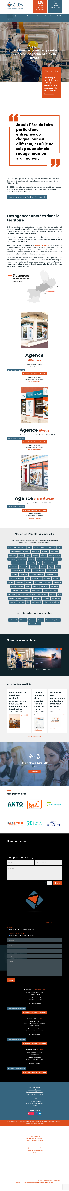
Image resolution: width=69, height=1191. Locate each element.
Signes (18, 603)
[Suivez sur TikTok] (32, 1118)
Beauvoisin (54, 556)
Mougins (48, 587)
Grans (58, 572)
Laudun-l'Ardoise (38, 576)
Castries (31, 564)
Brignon (43, 560)
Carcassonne (21, 564)
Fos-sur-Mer (24, 572)
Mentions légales (49, 1126)
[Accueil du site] (15, 9)
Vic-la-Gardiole (36, 607)
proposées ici (49, 927)
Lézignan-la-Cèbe (51, 580)
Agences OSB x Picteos (37, 1126)
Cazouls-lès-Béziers (18, 568)
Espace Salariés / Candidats (40, 7)
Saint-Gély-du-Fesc (50, 595)
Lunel (27, 584)
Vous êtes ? (10, 932)
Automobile (13, 625)
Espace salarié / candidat (34, 1097)
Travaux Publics (34, 629)
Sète (59, 599)
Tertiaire (40, 625)
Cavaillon (58, 564)
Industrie (32, 625)
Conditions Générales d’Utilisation (33, 1188)
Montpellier (39, 587)
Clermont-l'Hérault (50, 568)
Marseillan (47, 584)
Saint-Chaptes (36, 595)
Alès (29, 552)
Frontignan (34, 572)
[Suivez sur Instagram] (29, 1118)
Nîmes (28, 591)
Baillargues (35, 556)
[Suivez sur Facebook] (36, 1118)
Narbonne (57, 587)
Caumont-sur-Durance (44, 564)
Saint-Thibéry (42, 599)
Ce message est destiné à (15, 938)
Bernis (21, 560)
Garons (43, 572)
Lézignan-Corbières (36, 580)
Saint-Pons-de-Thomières (26, 599)
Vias (28, 607)
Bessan (28, 560)
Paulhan (35, 591)
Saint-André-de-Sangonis (20, 595)
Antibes (44, 552)
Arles (59, 552)
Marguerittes (36, 584)
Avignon (26, 556)
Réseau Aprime (50, 16)
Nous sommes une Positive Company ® (27, 202)
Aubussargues (16, 556)
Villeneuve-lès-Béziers (51, 607)
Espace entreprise (34, 1095)
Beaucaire (45, 556)
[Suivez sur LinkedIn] (39, 1118)
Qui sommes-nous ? (21, 16)
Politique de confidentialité (34, 1108)
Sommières (27, 603)
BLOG (59, 16)
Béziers (35, 560)
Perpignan (44, 591)
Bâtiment (23, 625)
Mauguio (56, 584)
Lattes (28, 576)
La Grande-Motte (17, 576)
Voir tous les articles (34, 742)
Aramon (52, 552)
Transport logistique (53, 625)
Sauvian (52, 599)
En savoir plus (49, 99)
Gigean (51, 572)
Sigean (11, 603)
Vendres (13, 607)
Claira (39, 568)
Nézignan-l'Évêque (17, 591)
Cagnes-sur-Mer (54, 560)
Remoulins (54, 591)
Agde (10, 552)
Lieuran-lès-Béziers (16, 584)
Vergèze (21, 607)
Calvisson (11, 564)
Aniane (36, 552)
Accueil (10, 16)
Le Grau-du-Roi (52, 576)
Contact (10, 20)
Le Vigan (14, 580)
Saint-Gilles (11, 599)
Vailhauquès (56, 603)
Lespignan (23, 580)
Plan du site (41, 1128)
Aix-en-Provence (20, 552)
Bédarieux (12, 560)
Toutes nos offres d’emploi (34, 1099)
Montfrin (29, 587)
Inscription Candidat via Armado (34, 379)
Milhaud (10, 587)
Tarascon (37, 603)
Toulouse (46, 603)
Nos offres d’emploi (36, 16)
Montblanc (19, 587)
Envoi (57, 888)
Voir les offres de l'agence (16, 375)
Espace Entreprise (55, 6)
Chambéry (31, 568)
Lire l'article (24, 720)
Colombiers (13, 572)
